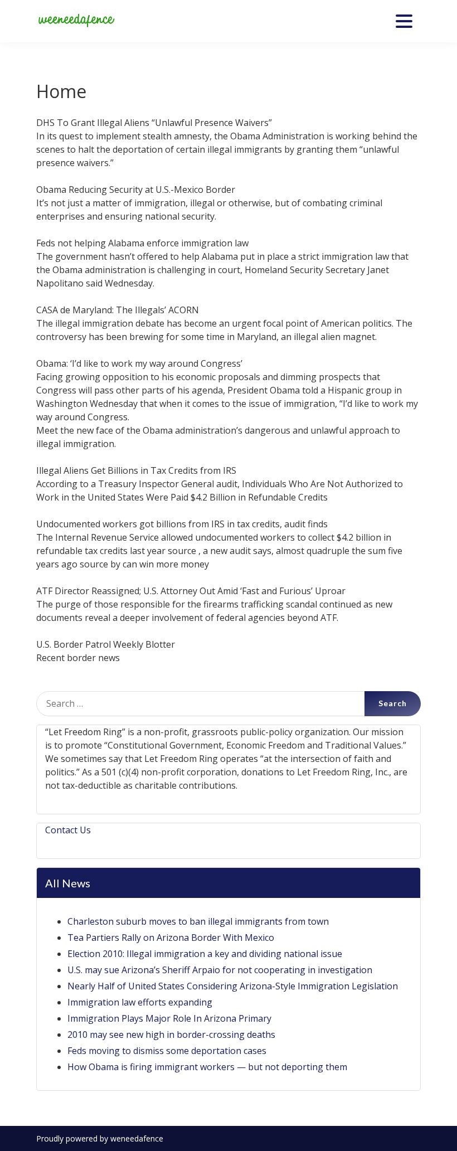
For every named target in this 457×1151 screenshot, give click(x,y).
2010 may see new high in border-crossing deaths (171, 1034)
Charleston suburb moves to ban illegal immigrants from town (198, 921)
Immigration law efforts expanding (139, 1002)
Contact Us (68, 830)
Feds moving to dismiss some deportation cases (166, 1051)
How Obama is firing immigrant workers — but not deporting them (207, 1067)
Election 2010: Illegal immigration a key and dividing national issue (204, 954)
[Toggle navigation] (404, 21)
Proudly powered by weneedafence (99, 1138)
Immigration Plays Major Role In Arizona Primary (169, 1018)
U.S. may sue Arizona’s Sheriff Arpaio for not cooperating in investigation (219, 970)
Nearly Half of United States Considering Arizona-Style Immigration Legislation (232, 986)
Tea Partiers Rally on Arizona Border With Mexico (170, 937)
